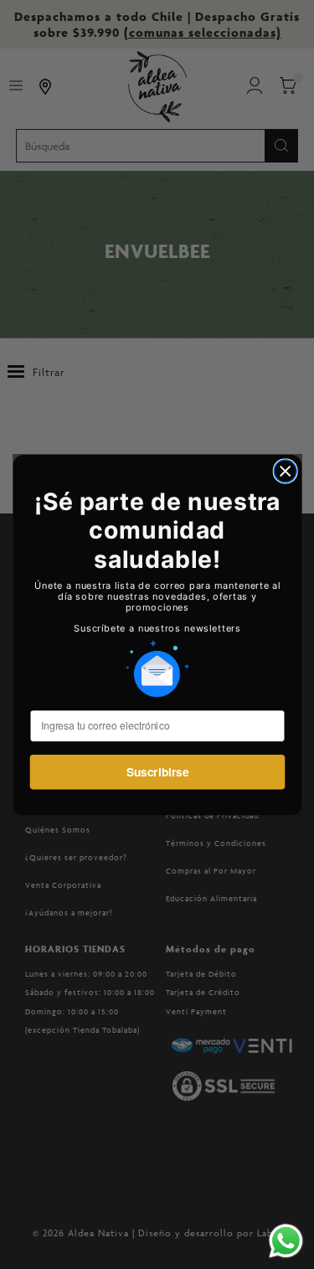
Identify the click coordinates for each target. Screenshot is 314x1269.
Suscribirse (157, 771)
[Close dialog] (285, 471)
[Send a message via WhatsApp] (286, 1241)
